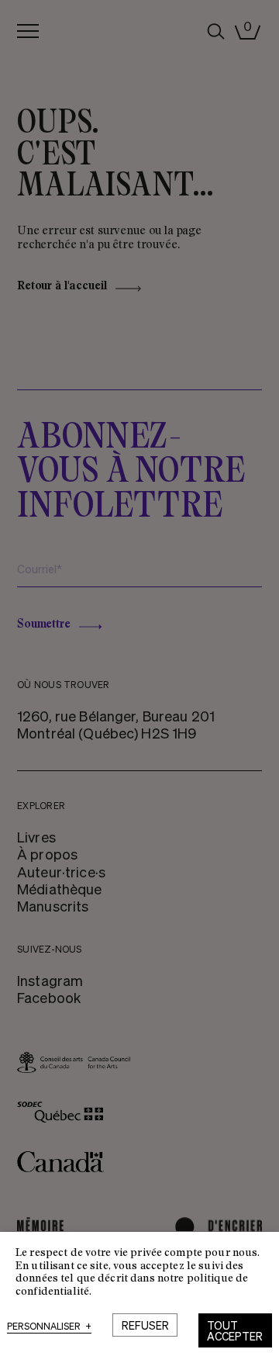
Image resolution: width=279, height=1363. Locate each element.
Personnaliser (49, 1327)
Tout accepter (235, 1330)
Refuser (145, 1325)
